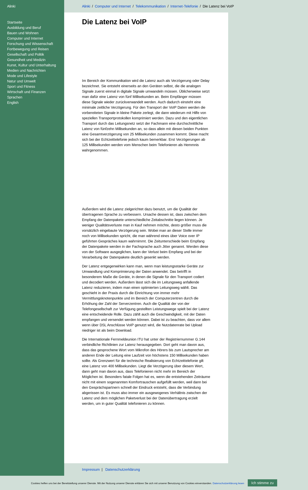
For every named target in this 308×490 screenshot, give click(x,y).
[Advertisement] (146, 53)
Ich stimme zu (262, 483)
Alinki (11, 6)
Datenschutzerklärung (122, 469)
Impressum (91, 469)
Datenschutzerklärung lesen (228, 483)
